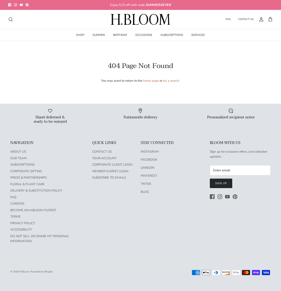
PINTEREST (149, 176)
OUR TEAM (18, 158)
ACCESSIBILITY (21, 229)
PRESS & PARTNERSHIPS (28, 178)
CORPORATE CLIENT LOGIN (112, 165)
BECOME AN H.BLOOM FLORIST (33, 210)
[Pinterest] (27, 4)
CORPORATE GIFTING (26, 171)
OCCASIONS (143, 35)
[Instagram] (15, 4)
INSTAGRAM (150, 152)
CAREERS (17, 203)
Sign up (221, 183)
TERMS (15, 216)
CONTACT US (245, 19)
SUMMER (99, 35)
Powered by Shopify (41, 271)
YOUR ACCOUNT (104, 158)
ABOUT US (18, 152)
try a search (171, 81)
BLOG (145, 192)
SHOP (80, 35)
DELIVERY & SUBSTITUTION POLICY (36, 191)
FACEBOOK (149, 160)
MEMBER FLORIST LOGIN (110, 171)
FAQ (228, 19)
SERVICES (198, 35)
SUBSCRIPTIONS (171, 35)
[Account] (260, 19)
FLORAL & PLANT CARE (27, 184)
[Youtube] (21, 4)
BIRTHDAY (120, 35)
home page (151, 81)
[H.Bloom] (140, 19)
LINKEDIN (147, 168)
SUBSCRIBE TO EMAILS (109, 178)
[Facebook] (9, 4)
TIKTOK (146, 184)
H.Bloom (24, 271)
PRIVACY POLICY (22, 223)
